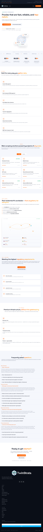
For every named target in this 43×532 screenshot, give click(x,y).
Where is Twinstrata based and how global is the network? (12, 379)
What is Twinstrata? (5, 367)
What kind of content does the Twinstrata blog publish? (12, 409)
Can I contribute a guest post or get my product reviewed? (12, 420)
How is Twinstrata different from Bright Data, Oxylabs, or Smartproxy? (14, 382)
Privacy (36, 530)
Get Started (4, 165)
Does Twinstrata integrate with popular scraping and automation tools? (15, 437)
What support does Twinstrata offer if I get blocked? (11, 405)
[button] (10, 6)
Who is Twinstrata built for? (7, 374)
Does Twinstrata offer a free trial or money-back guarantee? (12, 432)
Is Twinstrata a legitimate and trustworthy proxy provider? (12, 377)
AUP (41, 530)
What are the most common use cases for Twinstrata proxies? (13, 393)
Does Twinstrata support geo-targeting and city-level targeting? (13, 400)
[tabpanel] (21, 173)
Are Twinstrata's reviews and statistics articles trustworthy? (13, 418)
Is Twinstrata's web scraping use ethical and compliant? (12, 403)
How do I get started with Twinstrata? (9, 434)
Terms (39, 530)
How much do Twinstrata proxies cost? (9, 424)
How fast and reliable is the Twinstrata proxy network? (11, 398)
